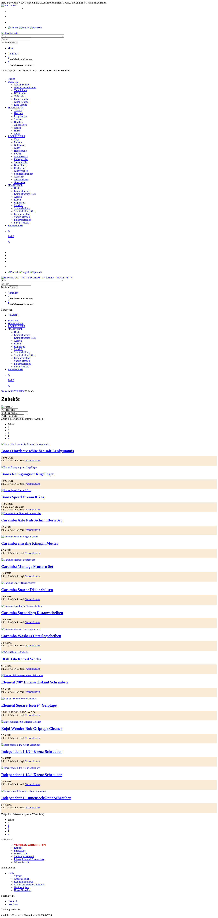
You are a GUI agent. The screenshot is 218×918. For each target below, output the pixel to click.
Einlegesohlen (21, 159)
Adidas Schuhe (21, 84)
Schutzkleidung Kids (24, 211)
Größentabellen (22, 878)
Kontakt (18, 847)
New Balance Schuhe (25, 87)
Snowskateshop (22, 217)
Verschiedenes (21, 179)
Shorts (17, 133)
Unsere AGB (20, 853)
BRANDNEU (15, 225)
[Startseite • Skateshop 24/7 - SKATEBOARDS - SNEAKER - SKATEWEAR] (9, 33)
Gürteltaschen (21, 171)
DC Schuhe (20, 93)
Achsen (18, 196)
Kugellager (19, 202)
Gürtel (17, 148)
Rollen (17, 199)
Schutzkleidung (22, 208)
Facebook (13, 901)
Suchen (13, 42)
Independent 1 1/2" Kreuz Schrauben (31, 751)
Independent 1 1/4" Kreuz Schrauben (31, 775)
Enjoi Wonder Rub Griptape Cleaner (31, 728)
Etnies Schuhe (21, 99)
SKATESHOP (15, 185)
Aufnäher (19, 176)
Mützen (18, 142)
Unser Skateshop (22, 890)
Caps (16, 139)
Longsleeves (20, 116)
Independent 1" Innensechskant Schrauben (36, 798)
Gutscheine (19, 182)
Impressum (19, 850)
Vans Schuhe (20, 90)
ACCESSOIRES (16, 136)
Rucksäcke (19, 168)
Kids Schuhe (20, 104)
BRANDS (13, 315)
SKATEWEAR (15, 107)
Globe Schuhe (21, 101)
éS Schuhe (19, 96)
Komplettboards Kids (25, 194)
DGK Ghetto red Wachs (21, 659)
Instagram (13, 904)
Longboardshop (22, 214)
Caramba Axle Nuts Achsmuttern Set (31, 520)
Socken (18, 153)
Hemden (18, 113)
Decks (17, 188)
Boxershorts (20, 165)
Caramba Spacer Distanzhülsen (27, 590)
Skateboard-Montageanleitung (29, 884)
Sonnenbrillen (21, 162)
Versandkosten (32, 460)
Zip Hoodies (20, 124)
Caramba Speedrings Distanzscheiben (32, 613)
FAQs (11, 873)
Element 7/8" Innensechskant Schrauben (34, 682)
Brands (11, 78)
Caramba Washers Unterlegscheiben (31, 636)
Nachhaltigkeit (21, 887)
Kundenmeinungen (23, 881)
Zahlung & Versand (24, 856)
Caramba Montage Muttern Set (27, 566)
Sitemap (18, 876)
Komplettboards (22, 191)
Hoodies (18, 122)
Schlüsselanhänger (23, 173)
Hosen (17, 130)
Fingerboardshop (22, 219)
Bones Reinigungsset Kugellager (27, 474)
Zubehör (18, 205)
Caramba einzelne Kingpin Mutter (29, 543)
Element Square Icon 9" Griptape (29, 705)
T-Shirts (18, 110)
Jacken (17, 127)
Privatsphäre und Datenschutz (29, 859)
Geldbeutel (19, 145)
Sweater (18, 119)
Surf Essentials (21, 222)
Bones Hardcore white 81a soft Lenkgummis (37, 451)
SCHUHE (13, 81)
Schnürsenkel (21, 156)
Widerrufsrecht (21, 862)
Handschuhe (20, 150)
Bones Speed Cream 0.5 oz (22, 497)
